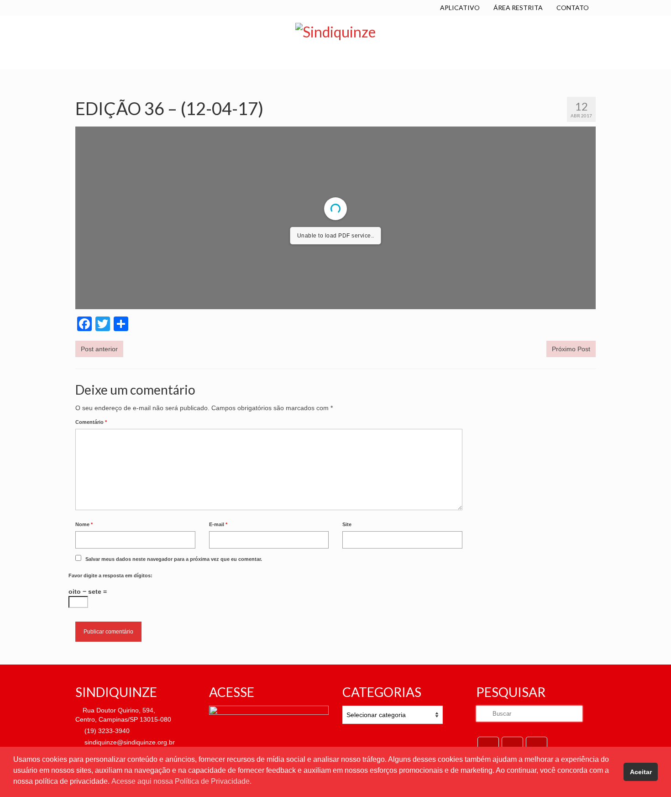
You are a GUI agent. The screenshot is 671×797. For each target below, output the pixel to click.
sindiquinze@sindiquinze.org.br (129, 742)
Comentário (91, 422)
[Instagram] (536, 745)
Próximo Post (571, 349)
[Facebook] (488, 745)
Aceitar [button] (641, 772)
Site (346, 524)
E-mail (218, 524)
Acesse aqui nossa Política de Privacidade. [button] (181, 781)
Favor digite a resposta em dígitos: (110, 575)
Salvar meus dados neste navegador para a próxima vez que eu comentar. (173, 559)
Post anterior (99, 349)
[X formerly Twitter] (512, 745)
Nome (84, 524)
